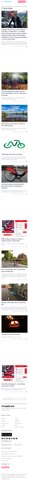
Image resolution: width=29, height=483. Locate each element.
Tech (2, 427)
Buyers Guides (5, 423)
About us (3, 418)
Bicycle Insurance (19, 427)
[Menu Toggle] (2, 1)
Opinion (17, 420)
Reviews (3, 421)
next (24, 398)
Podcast (17, 421)
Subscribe (22, 1)
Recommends (18, 423)
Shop (16, 425)
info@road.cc (13, 451)
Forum (16, 418)
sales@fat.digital (18, 456)
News (2, 420)
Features (3, 425)
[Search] (27, 2)
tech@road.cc (12, 453)
